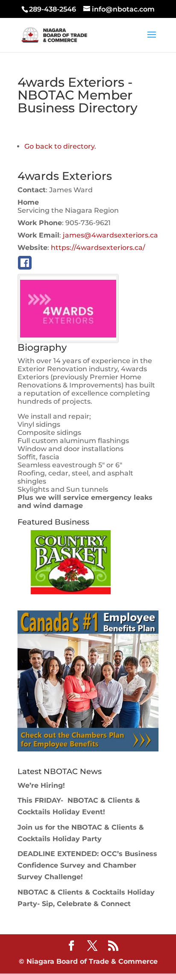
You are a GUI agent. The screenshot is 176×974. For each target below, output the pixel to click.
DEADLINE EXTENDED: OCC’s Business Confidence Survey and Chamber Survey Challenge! (87, 865)
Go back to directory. (60, 146)
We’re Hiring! (41, 785)
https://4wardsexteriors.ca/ (98, 248)
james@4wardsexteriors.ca (110, 235)
